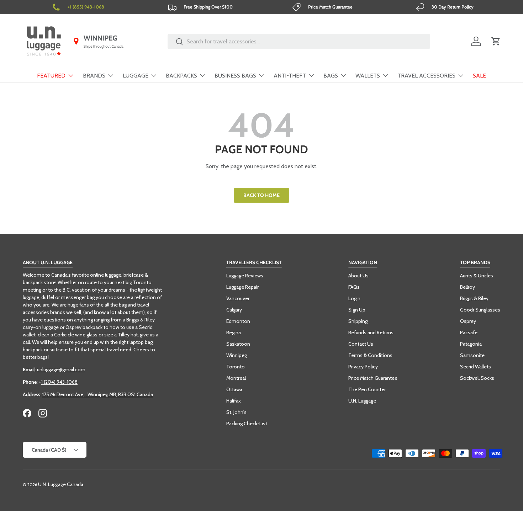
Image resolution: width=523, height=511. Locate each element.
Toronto (235, 366)
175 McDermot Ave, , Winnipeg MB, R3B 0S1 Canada (97, 394)
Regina (233, 332)
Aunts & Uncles (476, 275)
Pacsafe (468, 332)
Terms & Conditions (370, 355)
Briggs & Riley (474, 298)
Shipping (358, 321)
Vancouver (237, 298)
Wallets (367, 75)
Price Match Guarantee (372, 378)
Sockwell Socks (477, 378)
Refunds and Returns (370, 332)
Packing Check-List (246, 423)
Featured (51, 75)
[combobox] (299, 41)
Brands (94, 75)
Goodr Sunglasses (480, 310)
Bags (330, 75)
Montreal (236, 378)
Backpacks (181, 75)
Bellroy (467, 287)
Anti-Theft (290, 75)
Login (354, 298)
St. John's (236, 412)
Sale (479, 75)
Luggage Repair (242, 287)
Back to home (261, 195)
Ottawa (234, 389)
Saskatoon (238, 344)
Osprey (468, 321)
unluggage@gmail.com (61, 369)
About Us (358, 275)
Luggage (135, 75)
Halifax (233, 401)
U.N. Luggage (362, 401)
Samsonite (472, 355)
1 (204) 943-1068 (59, 382)
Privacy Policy (363, 366)
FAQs (354, 287)
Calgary (234, 310)
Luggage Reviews (244, 275)
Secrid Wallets (475, 366)
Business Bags (235, 75)
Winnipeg (236, 355)
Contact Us (360, 344)
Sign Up (356, 310)
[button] (496, 41)
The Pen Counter (367, 389)
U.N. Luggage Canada (60, 484)
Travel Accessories (426, 75)
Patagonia (471, 344)
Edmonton (238, 321)
